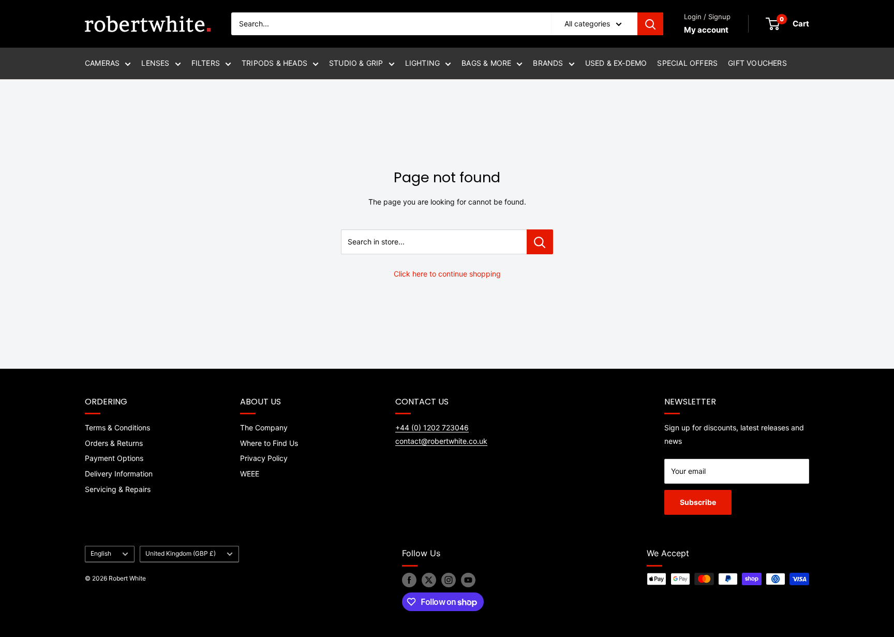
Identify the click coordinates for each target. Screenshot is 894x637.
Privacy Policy (264, 458)
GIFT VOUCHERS (757, 63)
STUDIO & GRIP (356, 63)
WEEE (249, 473)
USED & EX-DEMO (616, 63)
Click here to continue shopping (447, 273)
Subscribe (698, 502)
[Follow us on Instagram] (448, 580)
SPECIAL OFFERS (687, 63)
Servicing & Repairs (118, 489)
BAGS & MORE (486, 63)
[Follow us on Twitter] (429, 580)
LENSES (155, 63)
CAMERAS (102, 63)
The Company (264, 427)
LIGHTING (422, 63)
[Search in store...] (540, 241)
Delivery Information (119, 473)
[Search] (650, 23)
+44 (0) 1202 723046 (432, 427)
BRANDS (548, 63)
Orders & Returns (114, 443)
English (101, 553)
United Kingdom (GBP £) (180, 553)
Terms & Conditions (117, 427)
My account (706, 30)
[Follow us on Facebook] (409, 580)
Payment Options (114, 458)
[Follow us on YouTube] (468, 580)
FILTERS (205, 63)
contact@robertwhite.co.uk (441, 441)
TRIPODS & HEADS (274, 63)
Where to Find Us (269, 443)
